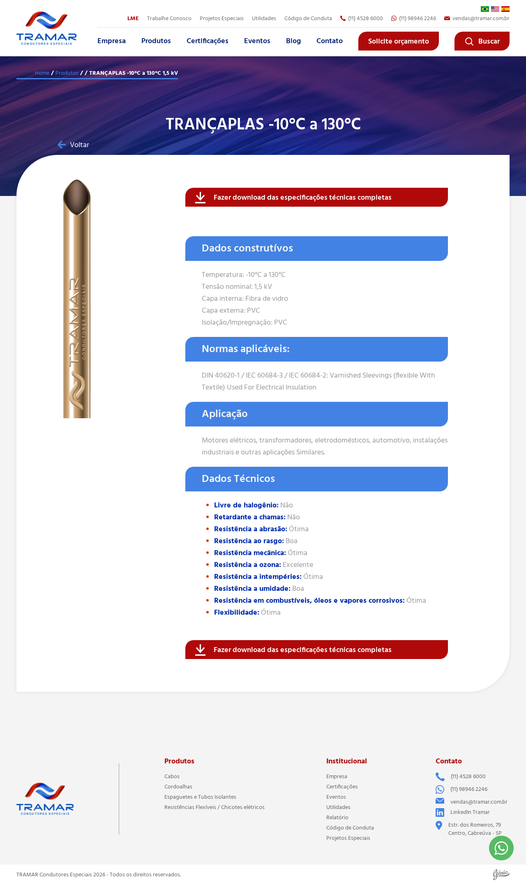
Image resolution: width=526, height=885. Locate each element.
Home (42, 73)
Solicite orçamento (398, 41)
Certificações (207, 41)
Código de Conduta (308, 18)
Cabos (172, 776)
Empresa (111, 41)
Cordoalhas (178, 787)
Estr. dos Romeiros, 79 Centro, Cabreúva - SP (475, 829)
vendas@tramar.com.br (481, 18)
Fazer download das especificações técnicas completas (303, 197)
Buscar (489, 41)
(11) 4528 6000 (365, 18)
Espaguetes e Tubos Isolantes (200, 797)
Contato (329, 41)
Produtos (156, 41)
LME (133, 18)
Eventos (257, 41)
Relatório (337, 818)
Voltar (79, 145)
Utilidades (264, 18)
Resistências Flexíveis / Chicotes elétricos (214, 807)
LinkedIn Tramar (470, 812)
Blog (293, 41)
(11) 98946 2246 (417, 18)
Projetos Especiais (348, 838)
